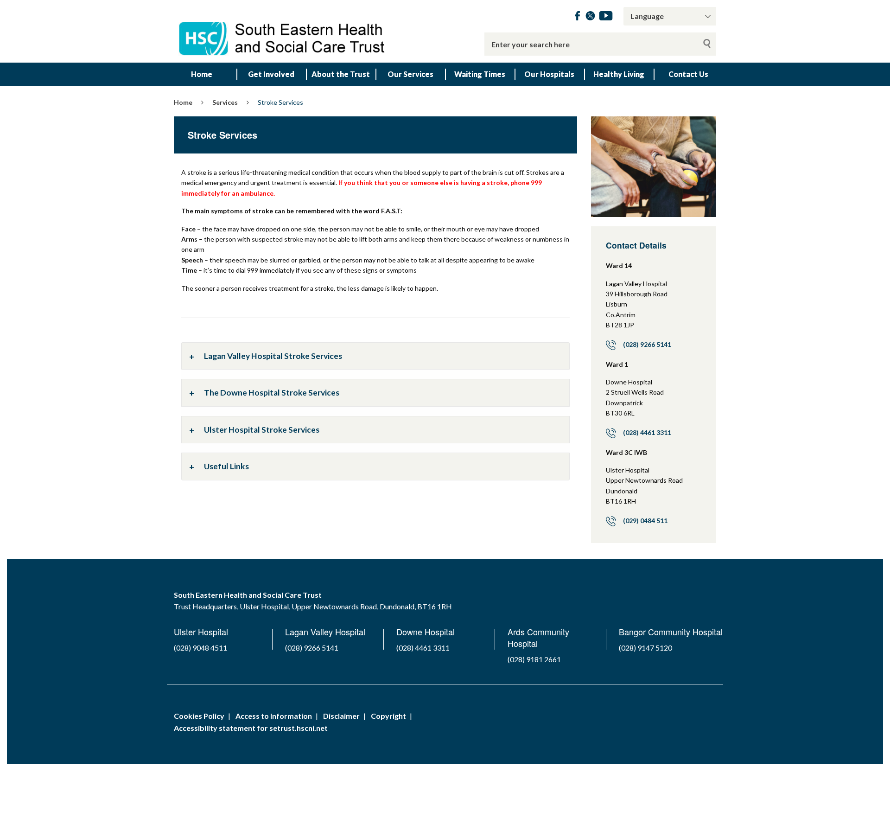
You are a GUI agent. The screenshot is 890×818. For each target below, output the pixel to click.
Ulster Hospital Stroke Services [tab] (261, 430)
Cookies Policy (199, 715)
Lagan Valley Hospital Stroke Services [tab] (273, 356)
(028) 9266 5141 (647, 344)
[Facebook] (577, 17)
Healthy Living (618, 74)
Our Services (410, 74)
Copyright (388, 715)
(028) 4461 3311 (647, 432)
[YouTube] (606, 17)
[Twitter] (590, 17)
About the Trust (341, 74)
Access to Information (273, 715)
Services (225, 102)
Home (201, 74)
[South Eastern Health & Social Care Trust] (283, 31)
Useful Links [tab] (226, 466)
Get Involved (271, 74)
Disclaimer (341, 715)
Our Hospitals (549, 74)
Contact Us (688, 74)
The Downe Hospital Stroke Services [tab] (271, 392)
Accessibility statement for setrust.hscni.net (251, 727)
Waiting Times (479, 74)
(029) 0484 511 (645, 520)
